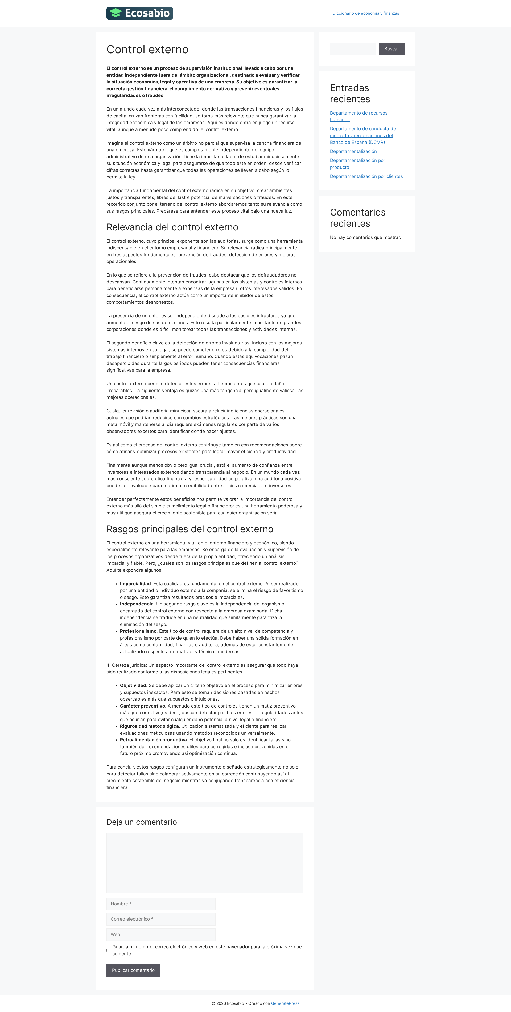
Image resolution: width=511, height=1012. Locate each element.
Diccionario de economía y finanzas (366, 13)
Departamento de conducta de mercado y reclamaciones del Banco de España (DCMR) (363, 135)
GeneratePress (285, 1003)
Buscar (391, 48)
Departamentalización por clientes (366, 176)
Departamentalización (353, 151)
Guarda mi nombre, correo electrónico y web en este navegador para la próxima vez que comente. (207, 950)
